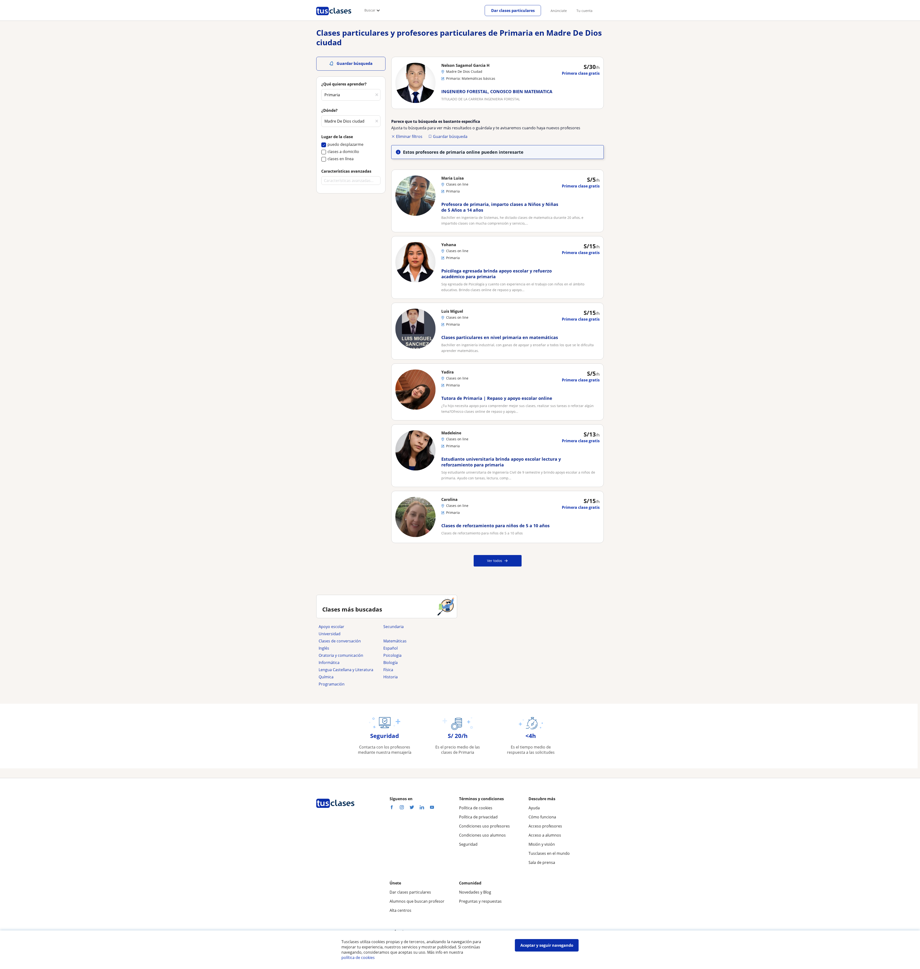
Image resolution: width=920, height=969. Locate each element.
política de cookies (358, 957)
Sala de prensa (542, 862)
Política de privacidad (478, 817)
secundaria (393, 626)
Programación (332, 684)
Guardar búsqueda (450, 136)
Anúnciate (559, 10)
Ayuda (534, 807)
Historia (390, 677)
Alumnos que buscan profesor (417, 901)
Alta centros (400, 910)
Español (390, 648)
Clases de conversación (340, 641)
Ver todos (494, 560)
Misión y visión (542, 844)
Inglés (324, 648)
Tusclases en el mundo (549, 853)
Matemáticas (395, 641)
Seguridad (468, 844)
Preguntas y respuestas (480, 901)
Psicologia (392, 655)
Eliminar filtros (409, 136)
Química (326, 677)
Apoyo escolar (331, 626)
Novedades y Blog (475, 892)
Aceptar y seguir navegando (546, 945)
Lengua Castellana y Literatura (346, 669)
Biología (390, 662)
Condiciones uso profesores (484, 826)
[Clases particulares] (333, 17)
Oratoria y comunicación (341, 655)
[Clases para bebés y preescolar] (413, 633)
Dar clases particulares (513, 10)
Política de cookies (475, 807)
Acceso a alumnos (545, 835)
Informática (329, 662)
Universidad (329, 633)
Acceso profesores (545, 826)
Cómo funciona (542, 817)
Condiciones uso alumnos (482, 835)
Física (388, 669)
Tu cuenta (584, 10)
